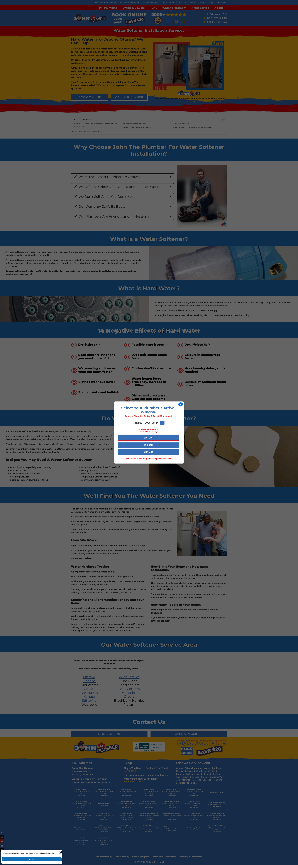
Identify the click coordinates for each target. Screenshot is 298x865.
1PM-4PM (148, 445)
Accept (32, 859)
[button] (60, 852)
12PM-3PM (148, 438)
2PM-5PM (148, 452)
